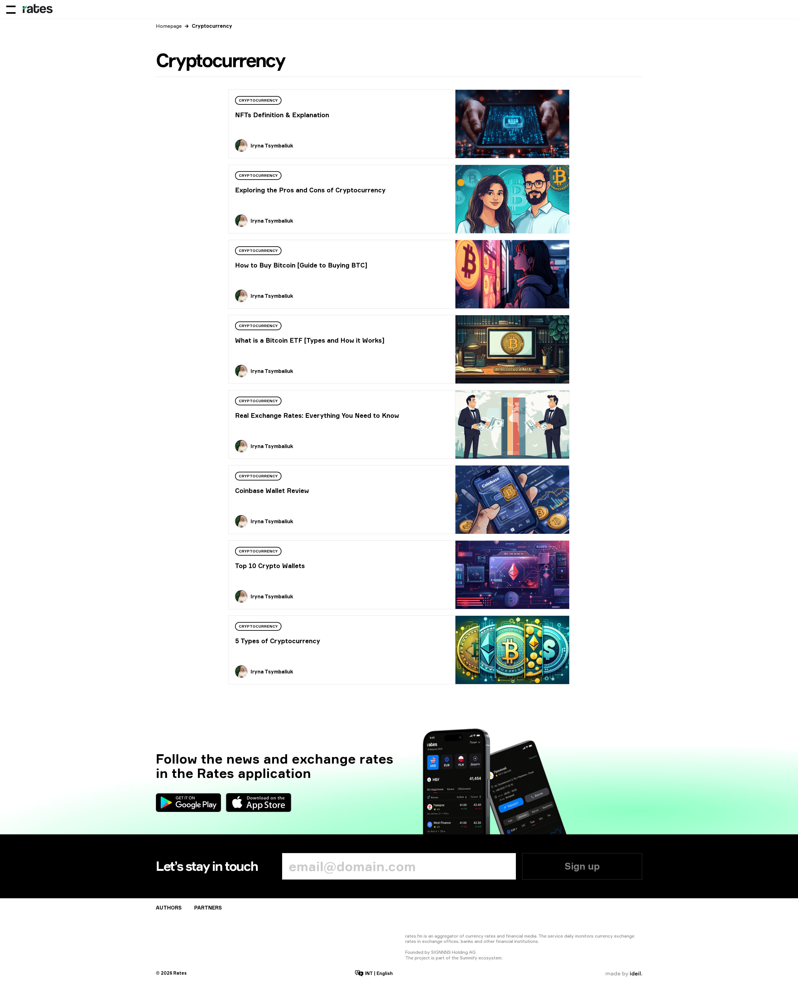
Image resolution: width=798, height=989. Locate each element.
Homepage (169, 26)
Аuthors (169, 908)
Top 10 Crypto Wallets (270, 566)
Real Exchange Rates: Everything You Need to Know (317, 415)
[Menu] (11, 9)
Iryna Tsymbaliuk (272, 145)
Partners (208, 908)
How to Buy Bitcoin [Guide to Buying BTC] (301, 265)
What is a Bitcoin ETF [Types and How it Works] (309, 340)
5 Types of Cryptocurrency (277, 641)
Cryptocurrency (258, 100)
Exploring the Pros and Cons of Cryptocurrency (310, 190)
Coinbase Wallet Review (272, 491)
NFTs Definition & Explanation (282, 115)
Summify (468, 957)
